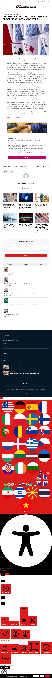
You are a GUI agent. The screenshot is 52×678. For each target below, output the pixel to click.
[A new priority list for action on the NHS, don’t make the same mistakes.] (6, 302)
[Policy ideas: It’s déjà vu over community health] (6, 271)
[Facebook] (2, 62)
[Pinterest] (46, 166)
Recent (10, 264)
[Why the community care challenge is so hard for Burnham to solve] (6, 292)
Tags (41, 264)
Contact (4, 353)
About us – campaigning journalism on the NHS (12, 340)
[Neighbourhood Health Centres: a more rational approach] (6, 281)
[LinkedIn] (2, 69)
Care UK (15, 166)
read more (44, 114)
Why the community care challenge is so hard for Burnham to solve (19, 293)
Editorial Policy (6, 346)
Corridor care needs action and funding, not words (9, 226)
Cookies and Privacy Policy (8, 350)
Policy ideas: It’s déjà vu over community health (14, 273)
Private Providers (16, 14)
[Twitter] (2, 66)
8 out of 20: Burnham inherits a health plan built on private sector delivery (25, 206)
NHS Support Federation (26, 183)
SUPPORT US (41, 1)
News (11, 14)
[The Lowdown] (26, 6)
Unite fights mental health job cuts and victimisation (8, 205)
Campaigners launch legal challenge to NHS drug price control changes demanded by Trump (41, 227)
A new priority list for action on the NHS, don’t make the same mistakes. (20, 304)
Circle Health (7, 168)
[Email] (2, 73)
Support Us (5, 343)
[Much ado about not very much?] (6, 312)
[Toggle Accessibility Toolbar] (1, 398)
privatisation (24, 168)
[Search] (48, 1)
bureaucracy (7, 166)
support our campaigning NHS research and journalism (31, 152)
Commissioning (6, 14)
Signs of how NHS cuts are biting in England (25, 225)
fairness (16, 168)
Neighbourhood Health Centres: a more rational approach (17, 283)
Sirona (6, 171)
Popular (26, 264)
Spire (12, 171)
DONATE (27, 157)
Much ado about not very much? (11, 314)
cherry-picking (23, 166)
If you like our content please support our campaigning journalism (23, 137)
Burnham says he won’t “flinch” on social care (41, 205)
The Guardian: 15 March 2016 (14, 117)
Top (26, 393)
